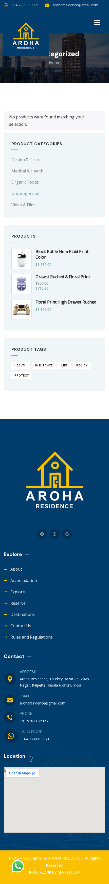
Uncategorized (25, 193)
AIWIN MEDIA (69, 872)
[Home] (26, 36)
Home (54, 62)
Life (64, 365)
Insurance (44, 365)
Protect (21, 375)
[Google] (67, 534)
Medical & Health (27, 171)
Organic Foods (25, 182)
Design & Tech (25, 159)
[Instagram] (54, 534)
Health (20, 365)
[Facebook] (42, 534)
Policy (82, 365)
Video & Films (24, 205)
